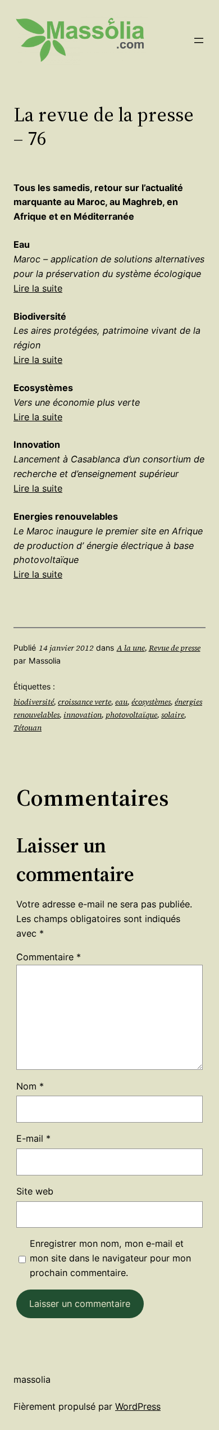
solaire (172, 714)
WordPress (138, 1406)
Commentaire (48, 957)
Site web (34, 1191)
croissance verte (84, 701)
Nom (30, 1086)
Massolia (32, 1379)
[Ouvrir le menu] (199, 40)
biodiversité (33, 701)
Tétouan (27, 727)
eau (121, 701)
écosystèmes (151, 701)
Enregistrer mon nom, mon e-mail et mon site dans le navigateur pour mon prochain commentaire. (110, 1258)
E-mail (33, 1138)
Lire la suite (37, 288)
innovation (82, 714)
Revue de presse (174, 647)
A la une (131, 647)
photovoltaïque (131, 714)
